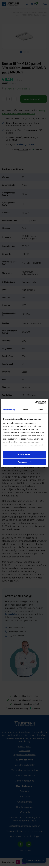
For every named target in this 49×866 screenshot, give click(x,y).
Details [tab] (25, 409)
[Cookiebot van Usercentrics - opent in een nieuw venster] (35, 402)
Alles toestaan (24, 454)
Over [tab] (40, 409)
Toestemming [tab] (9, 409)
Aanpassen (23, 462)
